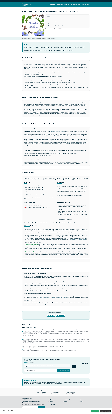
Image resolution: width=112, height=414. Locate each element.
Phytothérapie (66, 4)
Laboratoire (24, 1)
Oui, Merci (52, 315)
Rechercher (52, 4)
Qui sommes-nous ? (66, 399)
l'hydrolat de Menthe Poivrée (54, 297)
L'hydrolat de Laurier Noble (44, 297)
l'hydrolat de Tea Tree (65, 297)
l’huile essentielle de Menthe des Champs (78, 239)
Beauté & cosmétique (85, 4)
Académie (30, 1)
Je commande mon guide (64, 370)
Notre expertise (65, 401)
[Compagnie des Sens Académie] (28, 5)
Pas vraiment (61, 315)
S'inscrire (41, 407)
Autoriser (95, 411)
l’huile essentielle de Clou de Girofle (57, 131)
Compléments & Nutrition (75, 4)
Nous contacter (80, 399)
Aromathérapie (60, 4)
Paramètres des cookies (105, 411)
